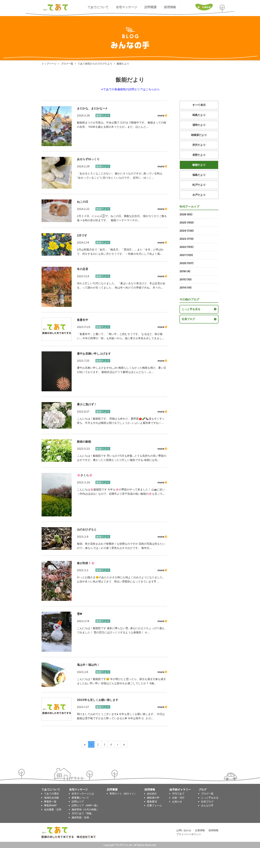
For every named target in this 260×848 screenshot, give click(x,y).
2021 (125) (186, 255)
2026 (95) (186, 214)
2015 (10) (186, 279)
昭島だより (199, 115)
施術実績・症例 (80, 817)
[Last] (124, 744)
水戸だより (199, 194)
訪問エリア (78, 801)
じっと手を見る (191, 309)
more (161, 115)
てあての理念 (51, 793)
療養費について (80, 797)
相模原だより (199, 135)
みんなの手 (207, 805)
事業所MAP (50, 805)
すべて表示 (199, 105)
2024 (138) (187, 230)
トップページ (49, 63)
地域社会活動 (51, 797)
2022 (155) (186, 247)
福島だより (199, 174)
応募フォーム (154, 805)
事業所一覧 (50, 801)
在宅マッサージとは (83, 793)
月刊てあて (178, 793)
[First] (84, 744)
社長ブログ (188, 319)
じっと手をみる (209, 797)
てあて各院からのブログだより (95, 63)
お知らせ (177, 801)
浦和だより (199, 124)
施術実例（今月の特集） (85, 809)
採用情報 (170, 7)
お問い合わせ (183, 830)
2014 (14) (186, 287)
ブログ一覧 (67, 63)
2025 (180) (187, 222)
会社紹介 (152, 793)
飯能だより (199, 164)
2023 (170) (186, 238)
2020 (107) (186, 263)
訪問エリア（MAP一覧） (85, 805)
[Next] (117, 744)
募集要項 (152, 801)
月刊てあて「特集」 (83, 813)
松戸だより (199, 184)
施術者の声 (153, 797)
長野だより (199, 155)
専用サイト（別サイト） (123, 793)
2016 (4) (185, 271)
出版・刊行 (178, 797)
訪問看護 (151, 7)
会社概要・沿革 (52, 809)
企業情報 (200, 830)
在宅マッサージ (126, 7)
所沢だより (199, 144)
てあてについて (98, 7)
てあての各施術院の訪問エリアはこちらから (131, 89)
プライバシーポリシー (188, 834)
